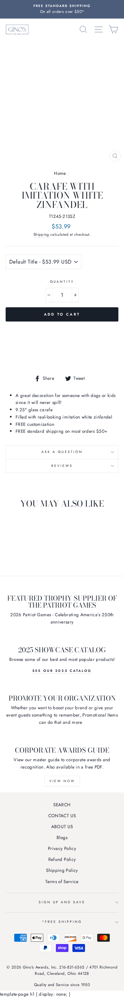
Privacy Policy (62, 848)
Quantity (62, 281)
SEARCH (61, 804)
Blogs (62, 837)
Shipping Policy (62, 870)
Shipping (41, 234)
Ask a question (62, 451)
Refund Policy (62, 859)
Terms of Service (61, 881)
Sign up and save (62, 902)
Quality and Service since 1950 (62, 985)
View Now (62, 780)
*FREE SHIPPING (62, 921)
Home (60, 173)
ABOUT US (62, 826)
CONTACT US (62, 815)
